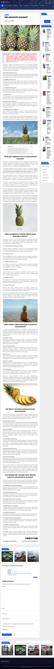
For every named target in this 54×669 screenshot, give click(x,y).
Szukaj (43, 14)
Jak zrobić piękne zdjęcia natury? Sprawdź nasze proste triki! (49, 83)
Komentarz (4, 586)
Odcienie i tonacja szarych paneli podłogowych (48, 58)
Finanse (15, 5)
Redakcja (4, 8)
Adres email (4, 613)
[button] (52, 6)
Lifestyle (27, 5)
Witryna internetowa (5, 618)
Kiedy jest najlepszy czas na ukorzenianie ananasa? (17, 148)
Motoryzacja (34, 5)
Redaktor (19, 653)
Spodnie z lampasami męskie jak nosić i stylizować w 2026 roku (49, 35)
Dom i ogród (8, 5)
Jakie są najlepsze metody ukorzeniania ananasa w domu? (18, 149)
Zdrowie (42, 5)
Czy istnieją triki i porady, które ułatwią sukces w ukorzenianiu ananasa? (20, 153)
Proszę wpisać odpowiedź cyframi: (8, 626)
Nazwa (3, 608)
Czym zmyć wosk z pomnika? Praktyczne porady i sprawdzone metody (48, 112)
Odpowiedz (35, 577)
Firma (21, 5)
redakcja (12, 20)
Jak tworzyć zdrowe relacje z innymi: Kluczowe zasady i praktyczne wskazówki (49, 98)
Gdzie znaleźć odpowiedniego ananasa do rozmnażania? (17, 150)
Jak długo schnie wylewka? (10, 541)
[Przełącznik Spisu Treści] (31, 147)
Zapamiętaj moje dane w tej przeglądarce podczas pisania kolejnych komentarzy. (18, 623)
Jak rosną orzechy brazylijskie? (29, 541)
